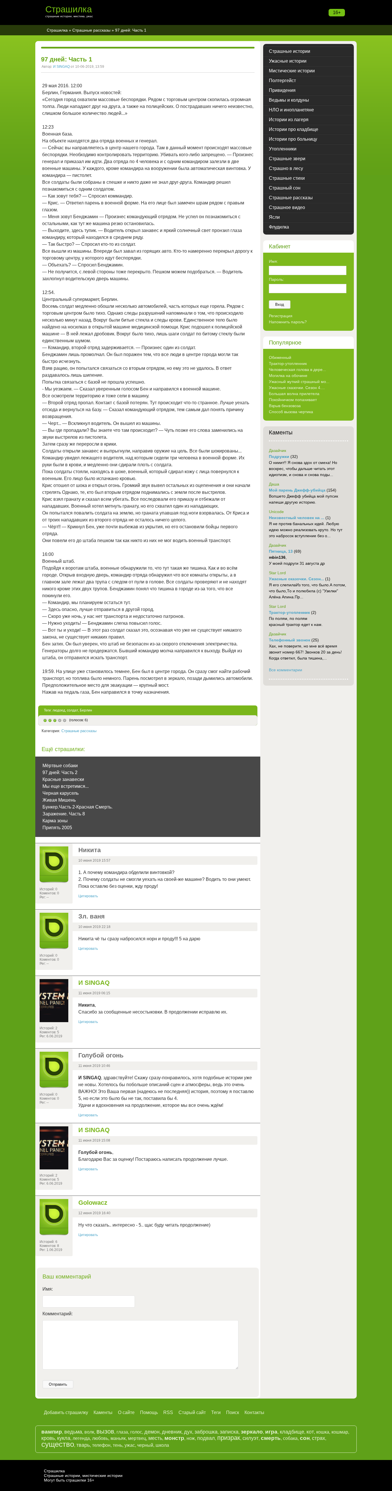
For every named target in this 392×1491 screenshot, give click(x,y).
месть (155, 1438)
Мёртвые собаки (60, 765)
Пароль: (276, 279)
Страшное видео (287, 207)
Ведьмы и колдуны (289, 100)
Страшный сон (284, 187)
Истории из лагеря (288, 119)
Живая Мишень (59, 800)
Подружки (279, 456)
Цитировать (88, 896)
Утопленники (282, 148)
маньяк (118, 1438)
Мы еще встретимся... (65, 786)
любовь (100, 1438)
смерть (271, 1438)
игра (271, 1432)
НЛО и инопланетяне (291, 109)
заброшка (206, 1432)
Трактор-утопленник (288, 363)
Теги (216, 1412)
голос (136, 1432)
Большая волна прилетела (294, 393)
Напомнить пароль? (288, 322)
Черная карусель (60, 793)
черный (145, 1445)
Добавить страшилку (66, 1412)
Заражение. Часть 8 (63, 813)
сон (305, 1438)
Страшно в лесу (286, 168)
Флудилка (279, 227)
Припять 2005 (57, 827)
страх (318, 1438)
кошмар (339, 1432)
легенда (81, 1438)
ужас (130, 1445)
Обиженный (280, 357)
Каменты (103, 1412)
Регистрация (280, 316)
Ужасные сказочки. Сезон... (296, 579)
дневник (172, 1432)
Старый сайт (192, 1412)
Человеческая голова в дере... (297, 369)
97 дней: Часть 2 (59, 772)
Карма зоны (55, 820)
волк (89, 1432)
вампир (51, 1432)
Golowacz (92, 1202)
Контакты (254, 1412)
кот (310, 1432)
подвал (206, 1438)
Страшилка (68, 9)
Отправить (58, 1384)
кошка (322, 1432)
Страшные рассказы (91, 30)
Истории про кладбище (293, 129)
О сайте (126, 1412)
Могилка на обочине (288, 375)
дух (188, 1432)
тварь (83, 1445)
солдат (72, 710)
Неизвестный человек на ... (296, 517)
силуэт (250, 1438)
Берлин (86, 710)
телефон (101, 1445)
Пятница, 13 (281, 551)
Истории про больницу (293, 139)
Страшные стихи (287, 178)
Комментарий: (57, 1313)
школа (162, 1445)
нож (191, 1438)
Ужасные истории (287, 61)
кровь (48, 1438)
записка (229, 1432)
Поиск (232, 1412)
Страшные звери (287, 158)
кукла (63, 1438)
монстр (174, 1438)
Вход (279, 304)
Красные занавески (63, 779)
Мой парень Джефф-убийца (297, 490)
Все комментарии (285, 670)
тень (117, 1445)
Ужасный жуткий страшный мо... (299, 381)
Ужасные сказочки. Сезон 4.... (297, 387)
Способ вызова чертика (291, 411)
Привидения (282, 90)
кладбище (292, 1432)
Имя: (47, 1289)
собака (290, 1438)
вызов (105, 1431)
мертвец (137, 1438)
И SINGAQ (61, 67)
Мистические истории (292, 70)
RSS (168, 1412)
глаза (122, 1432)
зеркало (252, 1432)
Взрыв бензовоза (285, 405)
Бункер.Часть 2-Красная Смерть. (77, 807)
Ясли (274, 217)
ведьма (73, 1432)
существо (57, 1444)
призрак (228, 1437)
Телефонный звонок (289, 640)
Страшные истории (289, 51)
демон (152, 1432)
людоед (59, 710)
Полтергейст (282, 80)
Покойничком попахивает (293, 399)
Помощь (149, 1412)
